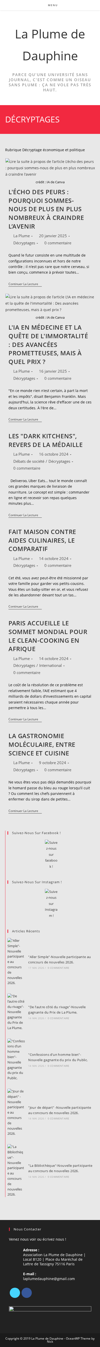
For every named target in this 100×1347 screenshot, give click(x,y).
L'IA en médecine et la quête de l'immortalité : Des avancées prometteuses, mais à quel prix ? (48, 344)
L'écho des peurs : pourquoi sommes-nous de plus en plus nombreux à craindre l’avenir (46, 209)
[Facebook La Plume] (51, 854)
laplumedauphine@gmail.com (49, 1278)
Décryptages (24, 242)
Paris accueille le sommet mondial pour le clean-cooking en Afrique (47, 636)
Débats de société (28, 461)
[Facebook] (27, 1293)
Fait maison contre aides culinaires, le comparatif (42, 540)
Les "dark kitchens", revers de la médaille (45, 440)
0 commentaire (57, 242)
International (50, 665)
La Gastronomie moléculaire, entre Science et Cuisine (41, 744)
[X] (15, 1293)
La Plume (21, 235)
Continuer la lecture (25, 284)
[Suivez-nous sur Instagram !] (51, 904)
